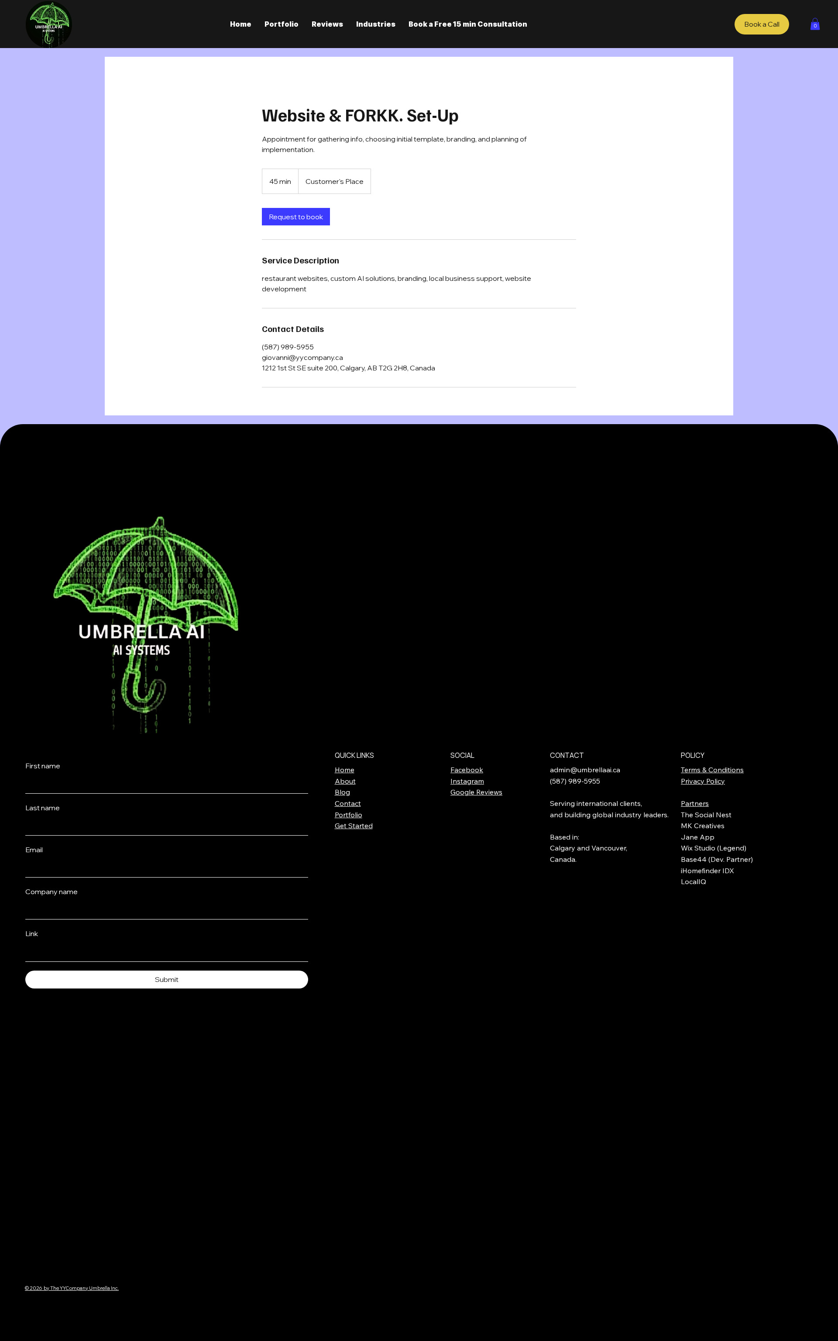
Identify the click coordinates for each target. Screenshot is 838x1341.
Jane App (697, 837)
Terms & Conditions (712, 769)
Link (31, 933)
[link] (296, 216)
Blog (342, 792)
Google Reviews (476, 792)
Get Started (354, 825)
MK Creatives (703, 825)
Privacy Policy (703, 781)
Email (34, 849)
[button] (815, 24)
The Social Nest (706, 814)
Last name (42, 807)
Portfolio (348, 814)
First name (42, 765)
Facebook (466, 769)
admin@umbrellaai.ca (585, 769)
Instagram (467, 781)
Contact (348, 803)
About (345, 781)
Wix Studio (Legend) (713, 847)
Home (344, 769)
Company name (51, 891)
